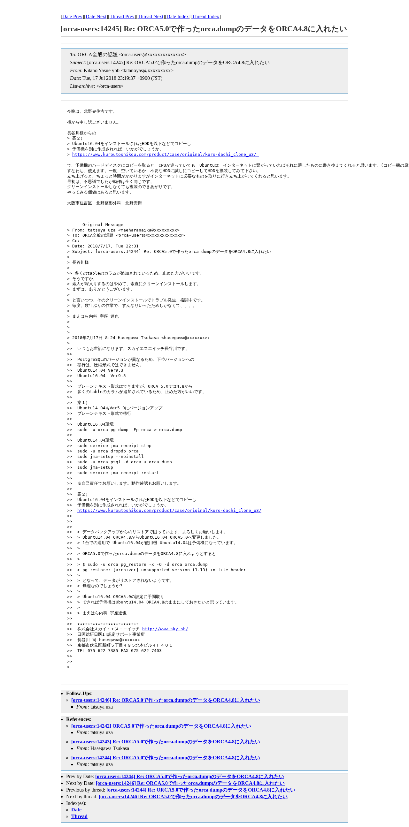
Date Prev (72, 16)
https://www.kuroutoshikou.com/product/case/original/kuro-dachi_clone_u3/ (165, 154)
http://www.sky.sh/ (165, 628)
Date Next (96, 16)
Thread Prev (122, 16)
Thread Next (150, 16)
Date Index (177, 16)
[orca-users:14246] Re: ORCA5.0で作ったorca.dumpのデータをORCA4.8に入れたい (165, 700)
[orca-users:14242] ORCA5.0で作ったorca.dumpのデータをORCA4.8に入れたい (161, 726)
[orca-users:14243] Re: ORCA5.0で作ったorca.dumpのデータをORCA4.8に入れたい (165, 741)
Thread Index (205, 16)
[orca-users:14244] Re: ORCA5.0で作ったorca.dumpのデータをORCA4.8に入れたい (165, 757)
